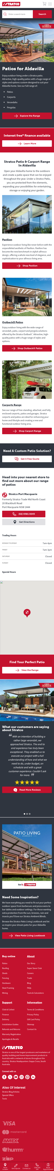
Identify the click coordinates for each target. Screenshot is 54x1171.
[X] (10, 1077)
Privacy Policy (33, 1014)
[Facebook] (4, 1077)
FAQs (29, 988)
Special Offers (8, 1095)
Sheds (4, 973)
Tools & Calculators (35, 993)
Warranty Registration (11, 1034)
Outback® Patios (12, 322)
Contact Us (31, 1029)
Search (42, 14)
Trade (29, 978)
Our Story (31, 963)
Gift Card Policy (33, 1019)
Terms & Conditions (35, 1009)
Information (34, 1002)
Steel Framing (8, 988)
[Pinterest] (27, 1077)
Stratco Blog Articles (10, 1091)
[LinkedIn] (33, 1077)
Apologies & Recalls (10, 1039)
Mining (5, 993)
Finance (5, 1014)
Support (7, 1002)
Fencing (5, 978)
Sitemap (30, 1024)
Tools (4, 1098)
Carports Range (11, 405)
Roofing (5, 968)
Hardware (6, 983)
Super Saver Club (34, 968)
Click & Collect (8, 1009)
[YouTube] (16, 1077)
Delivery (5, 1019)
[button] (27, 613)
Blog (29, 983)
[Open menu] (50, 4)
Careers (30, 973)
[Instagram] (21, 1077)
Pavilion (7, 239)
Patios (4, 963)
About (31, 956)
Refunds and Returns (11, 1029)
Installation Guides (10, 1024)
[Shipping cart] (44, 4)
